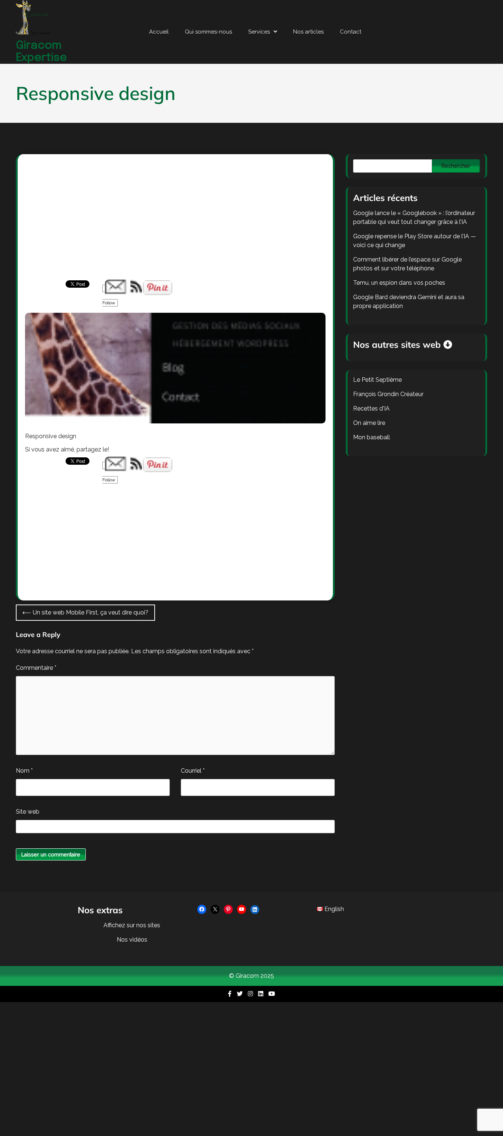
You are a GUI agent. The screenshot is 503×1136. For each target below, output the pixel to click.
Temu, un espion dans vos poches (399, 282)
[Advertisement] (175, 225)
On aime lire (369, 422)
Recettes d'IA (371, 408)
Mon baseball (371, 437)
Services (259, 31)
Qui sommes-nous (208, 31)
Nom (24, 770)
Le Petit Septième (377, 379)
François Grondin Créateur (388, 394)
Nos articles (308, 31)
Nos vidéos (132, 939)
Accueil (159, 31)
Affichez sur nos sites (131, 925)
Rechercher (456, 166)
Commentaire (36, 667)
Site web (27, 811)
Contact (350, 31)
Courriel (193, 770)
